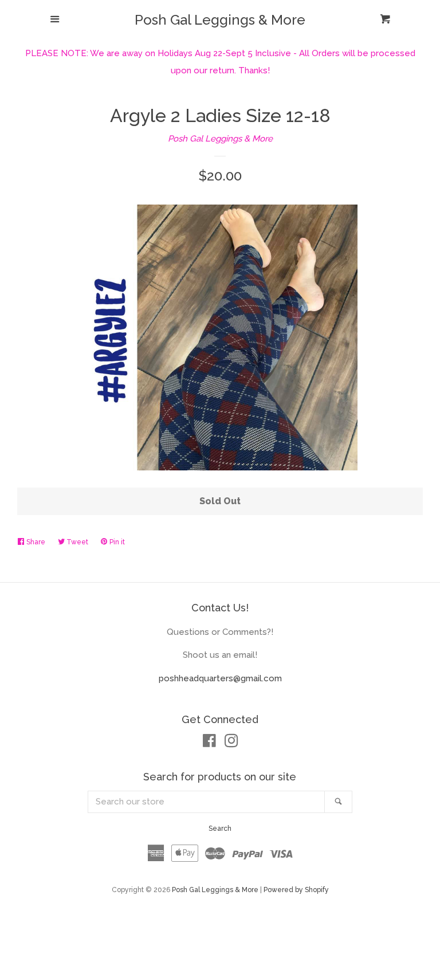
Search (220, 829)
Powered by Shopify (296, 890)
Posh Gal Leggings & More (220, 20)
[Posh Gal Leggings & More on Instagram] (231, 743)
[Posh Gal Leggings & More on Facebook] (209, 743)
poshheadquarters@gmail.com (220, 678)
